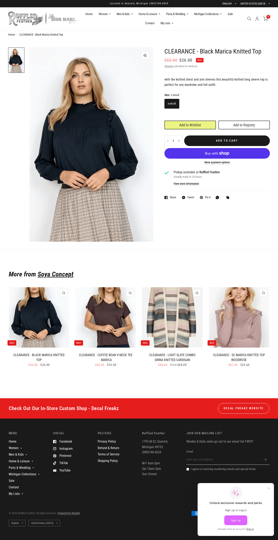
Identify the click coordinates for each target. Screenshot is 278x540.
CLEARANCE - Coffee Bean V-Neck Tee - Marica (105, 357)
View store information (186, 183)
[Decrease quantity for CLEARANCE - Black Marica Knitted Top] (168, 141)
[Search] (249, 18)
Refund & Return (108, 448)
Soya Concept (55, 274)
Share (173, 197)
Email (189, 451)
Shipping (168, 66)
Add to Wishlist (190, 125)
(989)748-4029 (159, 3)
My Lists (165, 23)
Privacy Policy (107, 441)
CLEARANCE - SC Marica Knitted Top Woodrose (239, 357)
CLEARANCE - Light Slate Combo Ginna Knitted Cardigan (172, 357)
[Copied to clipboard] (228, 198)
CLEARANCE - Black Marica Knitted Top (39, 357)
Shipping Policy (108, 461)
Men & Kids (123, 14)
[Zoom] (145, 55)
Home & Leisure (148, 14)
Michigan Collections (206, 14)
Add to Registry (244, 125)
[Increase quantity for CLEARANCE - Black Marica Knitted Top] (179, 141)
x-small (172, 103)
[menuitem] (89, 14)
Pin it (208, 197)
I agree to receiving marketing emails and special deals (223, 469)
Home (89, 14)
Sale (230, 14)
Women (103, 14)
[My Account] (257, 18)
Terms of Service (108, 454)
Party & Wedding (175, 14)
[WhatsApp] (218, 197)
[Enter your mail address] (265, 459)
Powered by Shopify (69, 513)
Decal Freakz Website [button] (244, 408)
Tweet (190, 197)
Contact (149, 23)
